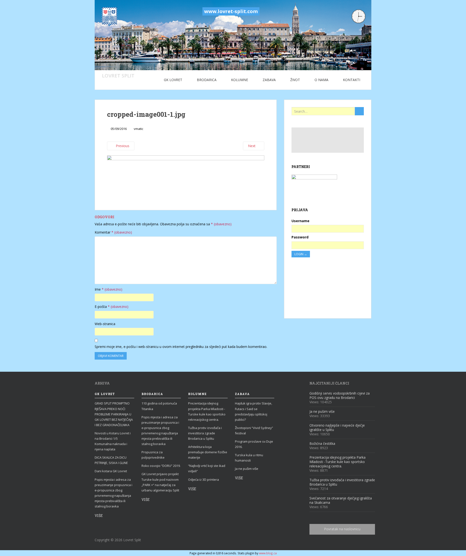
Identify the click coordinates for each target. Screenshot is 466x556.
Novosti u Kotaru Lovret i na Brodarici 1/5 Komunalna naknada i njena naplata (113, 441)
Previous (122, 145)
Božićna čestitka (322, 443)
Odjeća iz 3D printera (203, 479)
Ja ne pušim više (246, 468)
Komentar (113, 232)
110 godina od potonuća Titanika (159, 406)
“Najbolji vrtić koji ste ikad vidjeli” (206, 468)
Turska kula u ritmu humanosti (249, 458)
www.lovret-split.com (231, 11)
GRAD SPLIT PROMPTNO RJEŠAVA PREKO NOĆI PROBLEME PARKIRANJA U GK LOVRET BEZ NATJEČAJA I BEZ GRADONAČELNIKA (114, 414)
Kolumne (239, 79)
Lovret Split (118, 75)
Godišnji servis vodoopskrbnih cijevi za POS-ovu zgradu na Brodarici (339, 395)
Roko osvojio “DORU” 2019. (161, 465)
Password (299, 237)
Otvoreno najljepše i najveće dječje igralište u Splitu (337, 427)
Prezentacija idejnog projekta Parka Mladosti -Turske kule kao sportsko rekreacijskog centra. (206, 411)
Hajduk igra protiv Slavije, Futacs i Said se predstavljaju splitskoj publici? (253, 411)
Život (295, 79)
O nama (321, 79)
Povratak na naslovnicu (342, 529)
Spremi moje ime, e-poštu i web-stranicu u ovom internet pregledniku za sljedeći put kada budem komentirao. (181, 346)
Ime (108, 289)
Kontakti (351, 79)
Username (300, 221)
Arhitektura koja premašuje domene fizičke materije (207, 452)
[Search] (359, 111)
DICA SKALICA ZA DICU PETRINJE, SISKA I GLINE (111, 460)
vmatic (138, 128)
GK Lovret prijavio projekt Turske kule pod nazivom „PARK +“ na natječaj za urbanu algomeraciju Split (160, 482)
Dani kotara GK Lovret (111, 471)
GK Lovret (173, 79)
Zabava (269, 79)
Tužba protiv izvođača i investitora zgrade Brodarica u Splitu (205, 433)
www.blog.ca (268, 553)
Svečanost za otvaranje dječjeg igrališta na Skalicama (340, 500)
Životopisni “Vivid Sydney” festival (254, 430)
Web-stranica (105, 323)
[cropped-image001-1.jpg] (185, 177)
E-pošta (111, 306)
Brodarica (206, 79)
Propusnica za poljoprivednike (153, 455)
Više (99, 515)
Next (252, 145)
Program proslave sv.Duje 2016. (254, 444)
